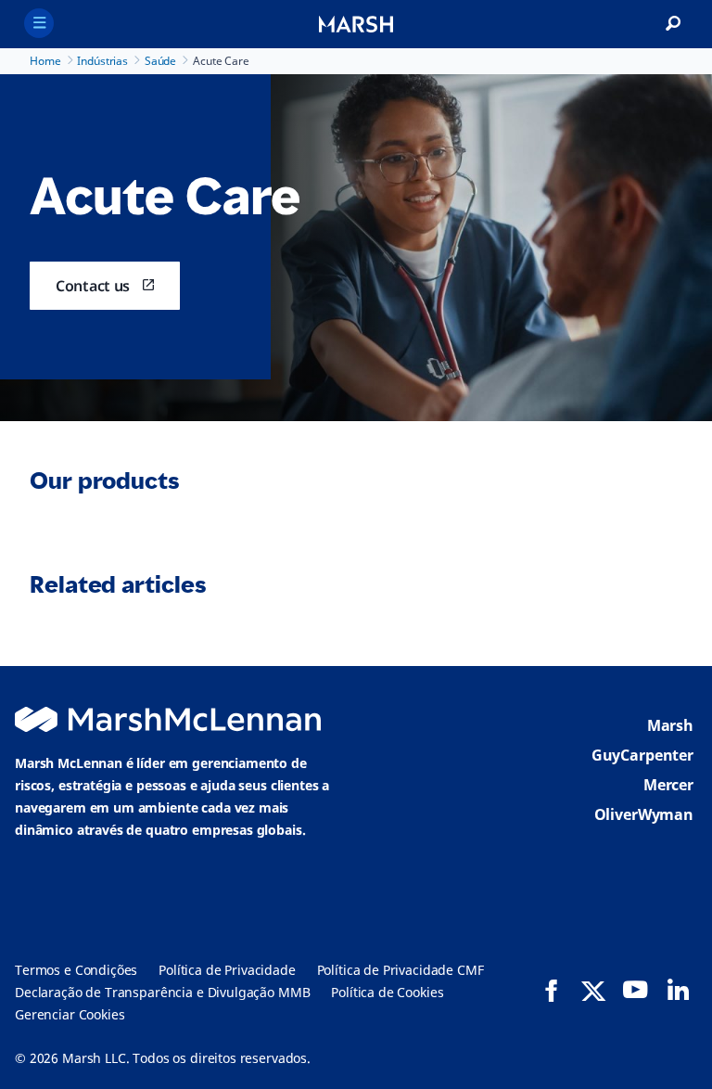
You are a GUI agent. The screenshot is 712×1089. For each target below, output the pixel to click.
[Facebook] (551, 990)
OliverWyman (643, 814)
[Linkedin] (677, 989)
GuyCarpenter (642, 755)
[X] (593, 989)
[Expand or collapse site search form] (673, 24)
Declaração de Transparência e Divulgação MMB (162, 992)
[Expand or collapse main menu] (39, 23)
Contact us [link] (93, 285)
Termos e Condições (76, 970)
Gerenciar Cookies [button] (69, 1014)
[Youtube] (635, 989)
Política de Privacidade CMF (400, 970)
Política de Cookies (387, 992)
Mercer (668, 785)
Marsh (670, 725)
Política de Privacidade (227, 970)
